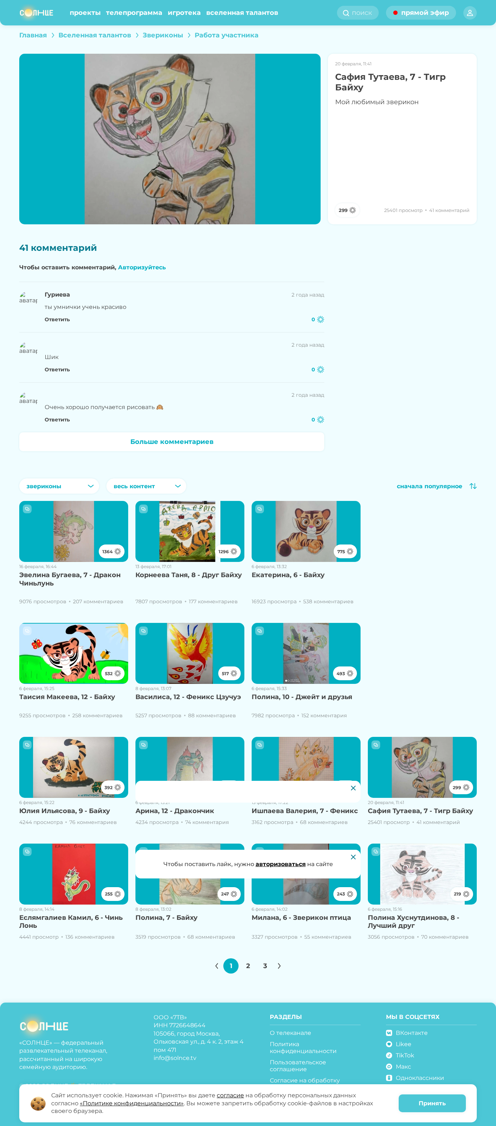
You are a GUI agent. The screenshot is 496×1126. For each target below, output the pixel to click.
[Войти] (470, 13)
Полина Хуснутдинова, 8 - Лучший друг (413, 922)
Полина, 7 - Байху (166, 918)
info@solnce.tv (175, 1057)
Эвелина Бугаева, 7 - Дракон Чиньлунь (70, 579)
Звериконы (163, 35)
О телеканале (290, 1032)
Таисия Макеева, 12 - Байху (67, 697)
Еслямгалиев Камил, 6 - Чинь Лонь (71, 922)
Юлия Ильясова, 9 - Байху (64, 811)
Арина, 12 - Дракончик (174, 811)
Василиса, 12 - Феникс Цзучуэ (188, 697)
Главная (33, 35)
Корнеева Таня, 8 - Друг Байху (188, 575)
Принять (432, 1103)
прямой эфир (425, 13)
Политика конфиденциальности (303, 1047)
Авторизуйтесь (142, 267)
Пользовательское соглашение (298, 1066)
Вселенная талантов (242, 13)
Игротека (184, 13)
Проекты (85, 13)
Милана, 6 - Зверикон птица (301, 918)
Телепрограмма (134, 13)
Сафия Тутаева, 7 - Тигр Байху (420, 811)
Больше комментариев (172, 442)
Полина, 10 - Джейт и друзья (302, 697)
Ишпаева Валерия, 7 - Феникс (305, 811)
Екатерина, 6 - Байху (288, 575)
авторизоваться (281, 864)
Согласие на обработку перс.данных (305, 1084)
